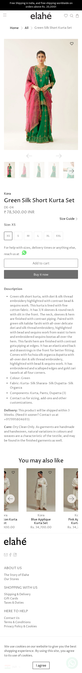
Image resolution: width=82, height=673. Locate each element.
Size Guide (67, 219)
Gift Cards (11, 598)
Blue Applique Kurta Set (41, 521)
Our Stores (11, 579)
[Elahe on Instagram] (15, 556)
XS (8, 236)
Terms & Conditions (17, 622)
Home (14, 28)
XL (48, 236)
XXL (58, 236)
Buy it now (41, 274)
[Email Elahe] (6, 556)
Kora (7, 194)
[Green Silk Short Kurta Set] (41, 94)
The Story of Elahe (16, 575)
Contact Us (12, 618)
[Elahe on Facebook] (10, 556)
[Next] (71, 171)
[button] (72, 45)
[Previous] (10, 498)
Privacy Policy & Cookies (20, 626)
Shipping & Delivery (17, 594)
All (26, 28)
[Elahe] (41, 15)
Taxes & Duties (14, 603)
